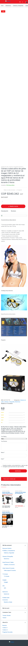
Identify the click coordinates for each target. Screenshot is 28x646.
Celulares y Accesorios (9, 564)
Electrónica (8, 5)
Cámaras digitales (18, 490)
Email (2, 459)
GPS (4, 585)
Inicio (2, 5)
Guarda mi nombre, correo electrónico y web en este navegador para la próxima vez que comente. (15, 466)
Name (3, 452)
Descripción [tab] (4, 211)
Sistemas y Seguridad (9, 552)
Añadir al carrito (14, 206)
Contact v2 (5, 629)
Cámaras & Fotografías (8, 556)
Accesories (5, 599)
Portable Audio (6, 597)
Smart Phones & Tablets (8, 562)
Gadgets (4, 580)
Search (20, 2)
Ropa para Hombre (7, 548)
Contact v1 (5, 627)
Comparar (19, 190)
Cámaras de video (5, 166)
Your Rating (3, 436)
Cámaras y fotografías (18, 5)
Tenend (4, 617)
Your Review (4, 441)
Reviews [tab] (13, 211)
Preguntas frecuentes (8, 632)
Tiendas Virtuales (7, 615)
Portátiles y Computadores (9, 550)
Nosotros (5, 625)
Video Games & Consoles (8, 568)
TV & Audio (5, 574)
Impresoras (5, 591)
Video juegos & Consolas (10, 570)
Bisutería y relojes (8, 602)
